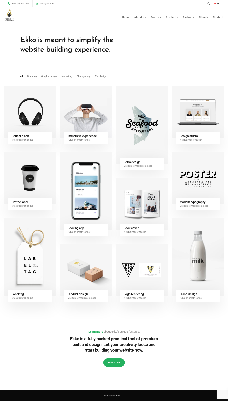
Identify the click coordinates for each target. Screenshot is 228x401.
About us (140, 17)
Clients (203, 17)
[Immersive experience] (86, 112)
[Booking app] (86, 191)
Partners (188, 17)
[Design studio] (198, 112)
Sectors (156, 17)
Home (126, 17)
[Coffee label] (30, 178)
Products (172, 17)
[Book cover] (142, 204)
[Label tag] (30, 257)
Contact (218, 17)
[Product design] (86, 270)
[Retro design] (142, 125)
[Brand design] (198, 257)
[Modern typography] (198, 178)
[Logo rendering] (142, 270)
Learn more (95, 331)
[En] (215, 3)
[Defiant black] (30, 112)
